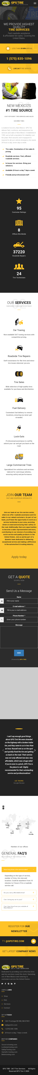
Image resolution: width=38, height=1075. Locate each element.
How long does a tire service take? (16, 869)
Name (19, 597)
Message (19, 625)
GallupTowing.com (8, 1050)
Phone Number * (19, 616)
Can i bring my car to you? (13, 899)
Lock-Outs (19, 436)
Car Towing (19, 330)
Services (7, 1004)
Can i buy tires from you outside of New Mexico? (16, 907)
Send (19, 653)
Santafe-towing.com (9, 1052)
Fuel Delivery (19, 408)
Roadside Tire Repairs (19, 356)
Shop (6, 996)
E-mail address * (19, 606)
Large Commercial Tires (19, 465)
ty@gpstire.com (11, 1025)
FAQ (5, 1000)
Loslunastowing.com (9, 1047)
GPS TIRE (23, 659)
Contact (7, 1008)
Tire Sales (19, 382)
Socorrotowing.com (9, 1045)
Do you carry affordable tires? (14, 893)
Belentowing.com (8, 1054)
